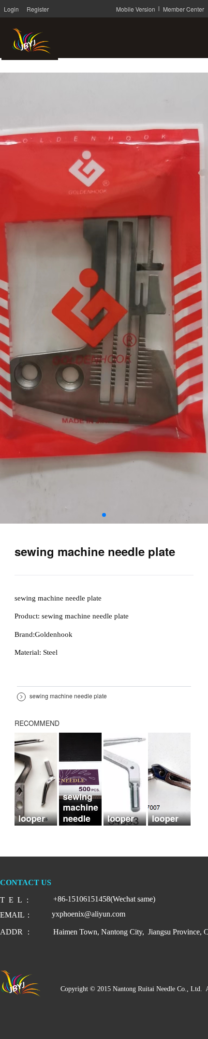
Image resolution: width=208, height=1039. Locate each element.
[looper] (36, 778)
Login (11, 9)
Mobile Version (135, 9)
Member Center (183, 9)
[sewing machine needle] (80, 778)
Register (38, 9)
